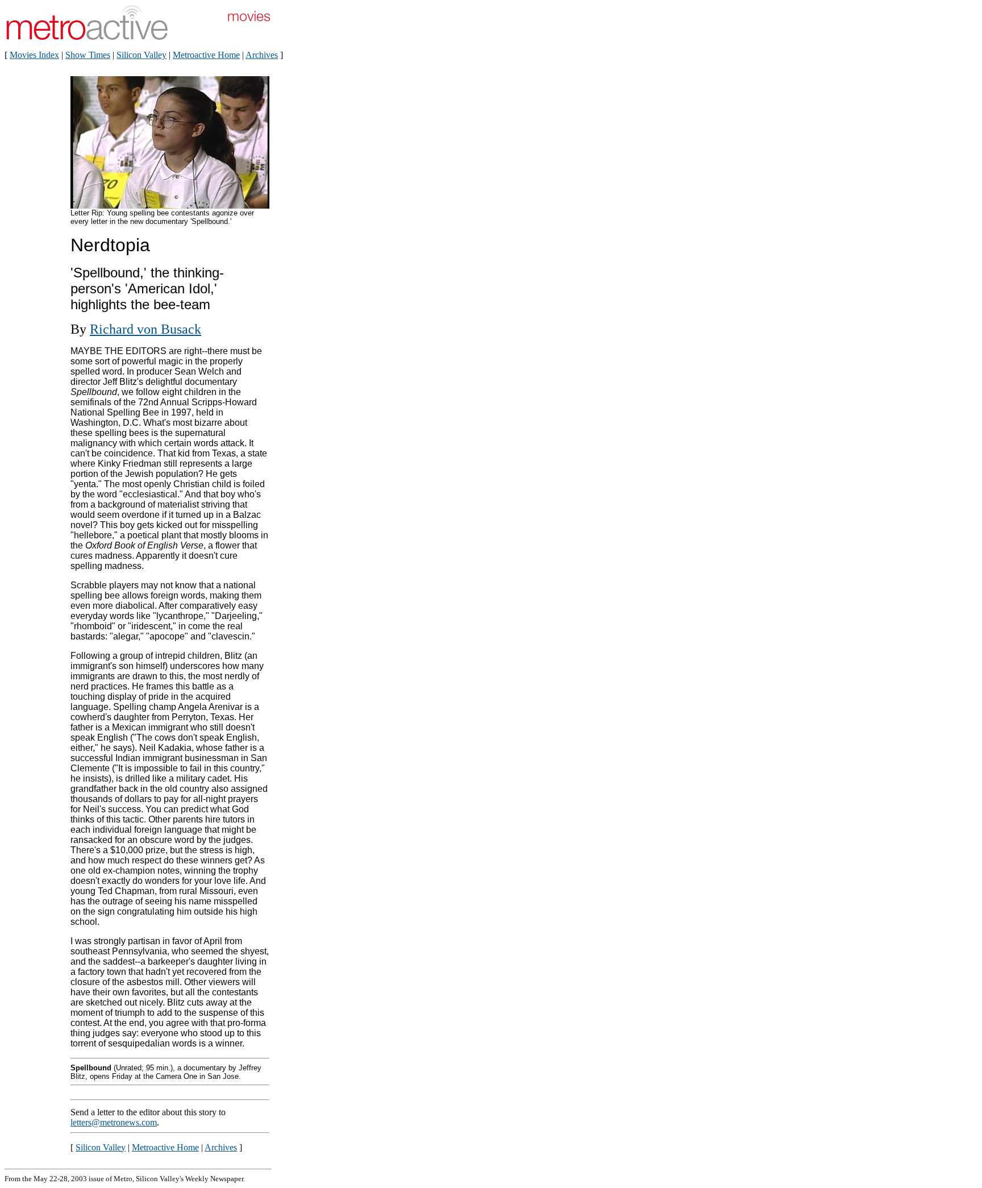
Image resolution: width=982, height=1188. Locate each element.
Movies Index (34, 55)
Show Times (87, 55)
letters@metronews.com (113, 1122)
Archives (262, 55)
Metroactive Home (206, 55)
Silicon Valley (141, 55)
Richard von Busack (145, 329)
